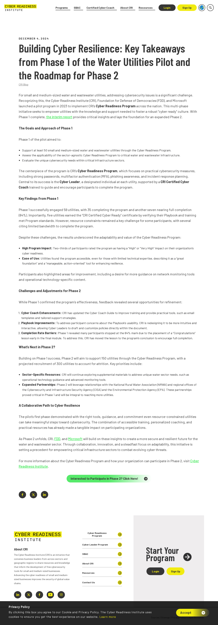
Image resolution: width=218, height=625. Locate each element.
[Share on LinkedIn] (44, 494)
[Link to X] (28, 594)
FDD (57, 439)
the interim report (59, 117)
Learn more (107, 617)
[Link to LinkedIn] (17, 594)
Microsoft (75, 439)
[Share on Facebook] (22, 494)
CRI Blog (23, 84)
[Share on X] (33, 494)
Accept (185, 612)
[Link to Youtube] (50, 594)
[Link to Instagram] (61, 594)
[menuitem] (63, 7)
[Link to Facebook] (39, 594)
